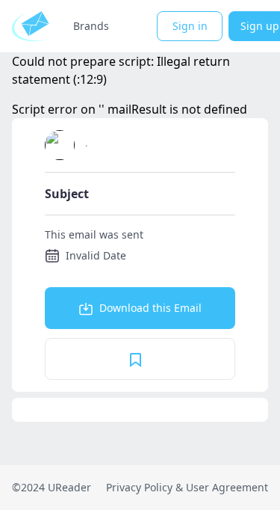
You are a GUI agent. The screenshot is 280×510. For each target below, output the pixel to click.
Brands (91, 26)
